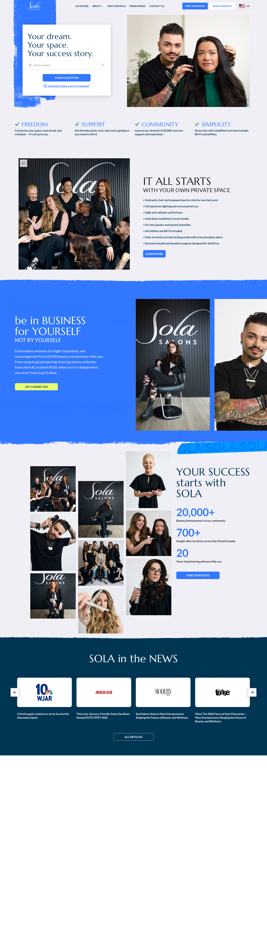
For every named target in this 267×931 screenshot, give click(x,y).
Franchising (138, 5)
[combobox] (64, 65)
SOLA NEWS (133, 658)
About (96, 5)
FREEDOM (35, 124)
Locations (82, 5)
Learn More (154, 254)
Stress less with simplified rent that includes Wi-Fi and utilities (221, 132)
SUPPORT (93, 124)
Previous (182, 112)
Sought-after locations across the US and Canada (205, 541)
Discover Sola (117, 5)
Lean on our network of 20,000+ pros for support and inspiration (159, 132)
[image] (44, 692)
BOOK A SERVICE (222, 5)
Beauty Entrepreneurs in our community (201, 520)
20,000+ (195, 512)
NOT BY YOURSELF (38, 340)
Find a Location (66, 77)
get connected (36, 386)
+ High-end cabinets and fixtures (163, 212)
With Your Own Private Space (186, 190)
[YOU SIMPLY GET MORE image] (74, 214)
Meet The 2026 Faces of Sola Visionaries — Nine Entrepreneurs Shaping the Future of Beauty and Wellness (221, 717)
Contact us (156, 5)
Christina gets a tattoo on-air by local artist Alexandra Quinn (43, 715)
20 (182, 553)
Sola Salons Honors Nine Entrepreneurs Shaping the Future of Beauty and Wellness (162, 715)
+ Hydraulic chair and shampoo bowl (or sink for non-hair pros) (180, 200)
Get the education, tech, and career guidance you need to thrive (102, 132)
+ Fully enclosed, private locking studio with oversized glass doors (183, 237)
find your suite (198, 575)
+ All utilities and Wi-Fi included (162, 231)
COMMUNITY (160, 124)
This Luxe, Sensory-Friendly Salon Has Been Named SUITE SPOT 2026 (103, 715)
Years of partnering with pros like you (199, 561)
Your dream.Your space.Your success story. (60, 45)
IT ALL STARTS (177, 181)
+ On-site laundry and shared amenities (167, 224)
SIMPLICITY (216, 124)
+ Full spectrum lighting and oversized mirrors (171, 206)
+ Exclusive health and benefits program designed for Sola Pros (181, 243)
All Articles (133, 737)
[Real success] (53, 489)
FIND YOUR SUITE (195, 5)
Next (195, 112)
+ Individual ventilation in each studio (166, 218)
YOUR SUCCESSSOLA (213, 483)
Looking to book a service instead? (69, 86)
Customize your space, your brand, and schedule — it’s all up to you (38, 132)
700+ (188, 532)
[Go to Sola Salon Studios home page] (34, 6)
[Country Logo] (242, 6)
